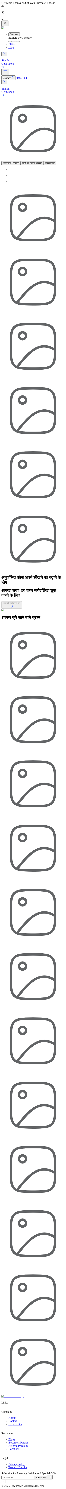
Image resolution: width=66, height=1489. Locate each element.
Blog (11, 47)
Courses (14, 34)
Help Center (15, 1424)
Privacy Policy (16, 1464)
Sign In (5, 60)
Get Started (7, 63)
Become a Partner (18, 1442)
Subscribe (40, 1477)
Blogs (11, 1439)
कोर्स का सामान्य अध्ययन (32, 163)
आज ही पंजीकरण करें (11, 603)
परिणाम (16, 163)
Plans (11, 43)
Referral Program (18, 1445)
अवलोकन (7, 163)
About (11, 1417)
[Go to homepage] (12, 27)
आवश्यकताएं (50, 163)
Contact (12, 1420)
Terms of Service (17, 1467)
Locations (13, 1448)
